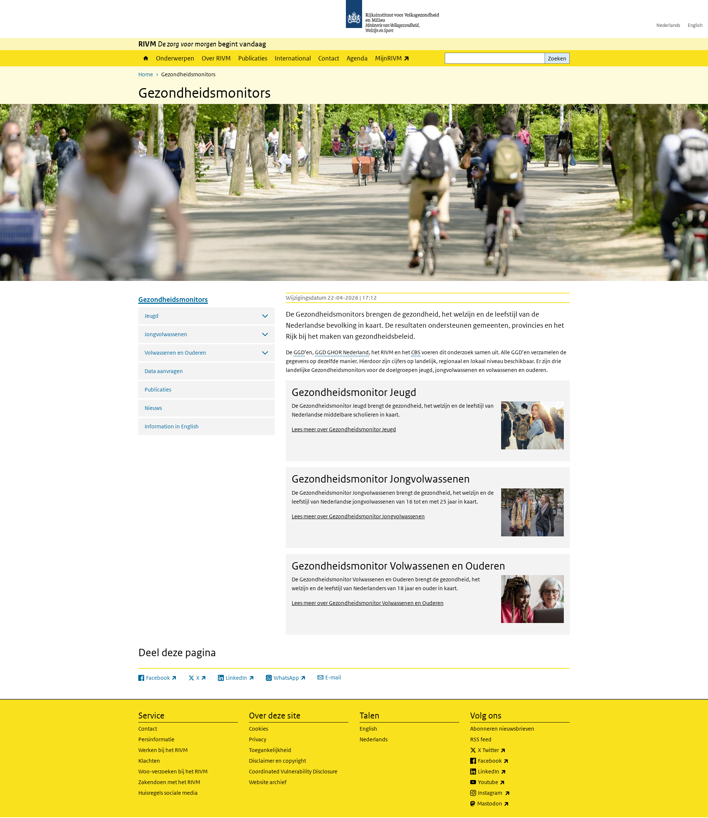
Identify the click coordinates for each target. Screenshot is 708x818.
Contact (328, 58)
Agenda (357, 58)
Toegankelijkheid (270, 749)
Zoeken (557, 58)
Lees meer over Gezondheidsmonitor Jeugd (344, 429)
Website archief (268, 782)
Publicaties (252, 58)
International (293, 58)
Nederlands (668, 25)
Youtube (507, 782)
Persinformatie (156, 739)
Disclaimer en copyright (277, 760)
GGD (299, 352)
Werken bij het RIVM (163, 749)
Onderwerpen (175, 58)
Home (145, 58)
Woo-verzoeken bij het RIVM (173, 771)
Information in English (172, 426)
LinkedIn (508, 771)
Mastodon (509, 803)
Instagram (510, 792)
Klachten (149, 760)
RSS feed (481, 739)
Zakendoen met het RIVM (169, 782)
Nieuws (153, 407)
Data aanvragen (164, 371)
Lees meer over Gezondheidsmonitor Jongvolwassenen (358, 516)
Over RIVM (216, 58)
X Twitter (508, 749)
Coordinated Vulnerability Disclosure (293, 771)
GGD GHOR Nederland (342, 352)
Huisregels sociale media (168, 792)
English (695, 25)
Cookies (258, 728)
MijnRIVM (394, 58)
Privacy (257, 739)
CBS (415, 352)
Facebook (509, 760)
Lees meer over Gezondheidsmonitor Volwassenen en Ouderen (368, 602)
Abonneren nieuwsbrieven (502, 728)
